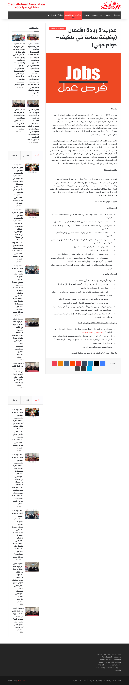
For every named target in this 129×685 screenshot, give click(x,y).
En (48, 15)
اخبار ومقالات (97, 15)
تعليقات (14, 155)
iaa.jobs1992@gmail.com (92, 332)
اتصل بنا (53, 15)
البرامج (108, 15)
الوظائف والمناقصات (73, 15)
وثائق (87, 15)
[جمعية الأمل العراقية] (111, 5)
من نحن (60, 15)
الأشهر (26, 155)
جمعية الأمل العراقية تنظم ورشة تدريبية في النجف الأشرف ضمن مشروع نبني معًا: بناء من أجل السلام (18, 119)
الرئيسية (117, 15)
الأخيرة (37, 155)
